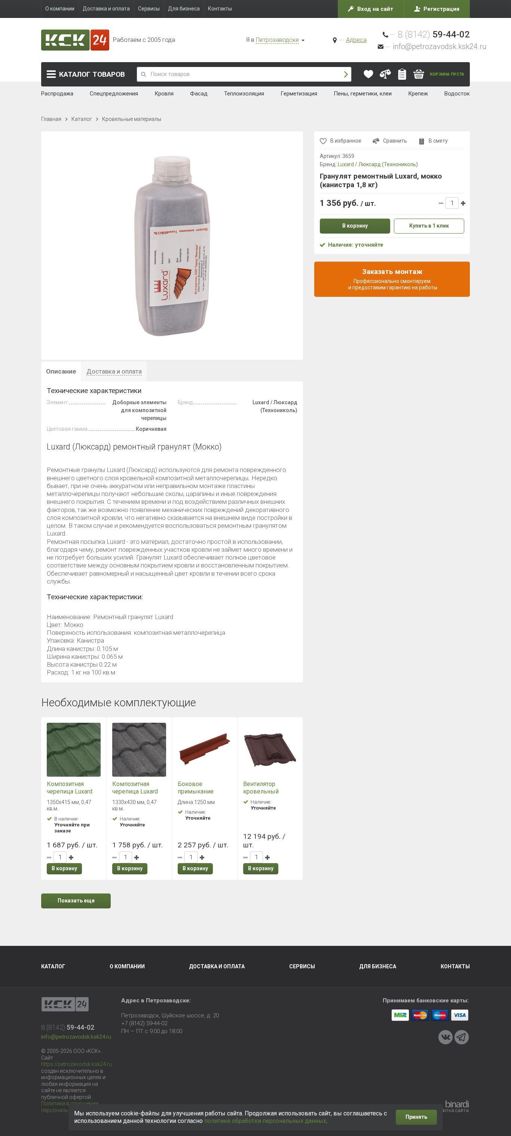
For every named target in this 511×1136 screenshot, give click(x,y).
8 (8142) (434, 34)
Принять (416, 1117)
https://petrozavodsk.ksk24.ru (76, 1064)
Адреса (356, 39)
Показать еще (76, 901)
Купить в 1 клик (429, 226)
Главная (51, 119)
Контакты (455, 966)
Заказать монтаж (392, 278)
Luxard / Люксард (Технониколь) (378, 165)
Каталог (92, 74)
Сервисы (302, 966)
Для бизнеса (377, 966)
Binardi (457, 1104)
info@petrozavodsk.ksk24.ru (439, 46)
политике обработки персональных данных (265, 1120)
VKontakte (445, 1037)
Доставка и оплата (217, 966)
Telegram (462, 1037)
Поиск (346, 74)
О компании (127, 966)
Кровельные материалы (131, 119)
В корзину (64, 868)
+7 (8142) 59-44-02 (144, 1023)
